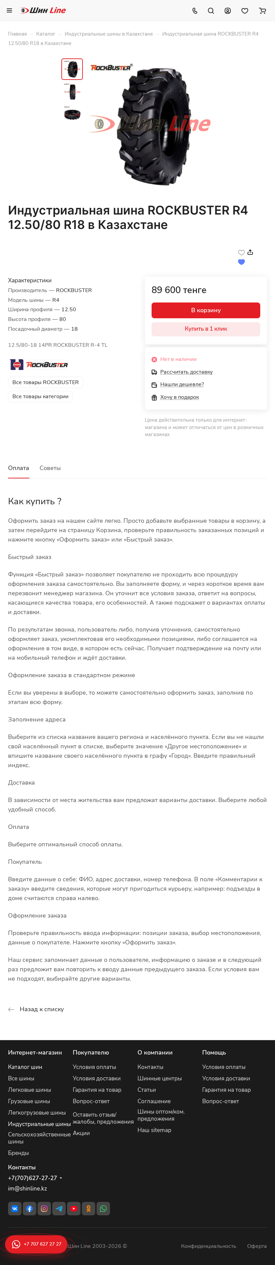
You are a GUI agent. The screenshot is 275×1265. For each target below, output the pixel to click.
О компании (155, 1052)
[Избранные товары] (244, 10)
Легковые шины (29, 1090)
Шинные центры (160, 1078)
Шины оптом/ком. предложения (161, 1115)
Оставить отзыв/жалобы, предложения (103, 1118)
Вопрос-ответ (91, 1101)
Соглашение (154, 1101)
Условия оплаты (94, 1067)
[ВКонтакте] (14, 1208)
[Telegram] (59, 1208)
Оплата (18, 468)
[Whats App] (103, 1208)
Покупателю (91, 1052)
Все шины (21, 1078)
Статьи (147, 1090)
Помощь (214, 1052)
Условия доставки (97, 1078)
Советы (50, 468)
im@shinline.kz (27, 1188)
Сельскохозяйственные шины (39, 1138)
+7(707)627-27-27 (32, 1178)
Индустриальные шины (39, 1124)
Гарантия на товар (97, 1090)
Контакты (150, 1067)
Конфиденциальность (208, 1246)
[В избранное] (241, 252)
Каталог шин (25, 1067)
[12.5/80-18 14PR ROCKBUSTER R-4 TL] (150, 124)
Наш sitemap (154, 1130)
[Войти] (228, 10)
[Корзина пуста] (262, 10)
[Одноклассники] (88, 1208)
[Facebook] (29, 1208)
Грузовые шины (29, 1101)
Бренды (18, 1153)
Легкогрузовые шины (37, 1113)
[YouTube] (73, 1208)
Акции (81, 1133)
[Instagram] (44, 1208)
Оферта (257, 1246)
